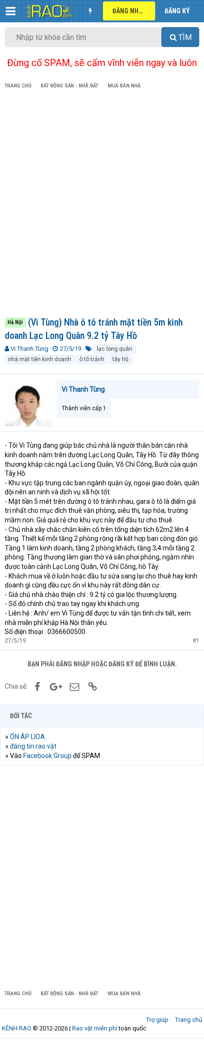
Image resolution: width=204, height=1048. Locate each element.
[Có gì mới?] (90, 10)
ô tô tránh (91, 359)
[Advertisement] (102, 205)
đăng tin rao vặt (33, 746)
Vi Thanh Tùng (29, 348)
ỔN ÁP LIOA (27, 736)
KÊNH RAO (16, 1028)
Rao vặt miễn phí (94, 1028)
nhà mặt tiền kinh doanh (39, 359)
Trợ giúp (157, 1019)
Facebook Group (47, 756)
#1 (196, 640)
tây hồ (120, 359)
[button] (10, 10)
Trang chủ (188, 1019)
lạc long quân (114, 349)
